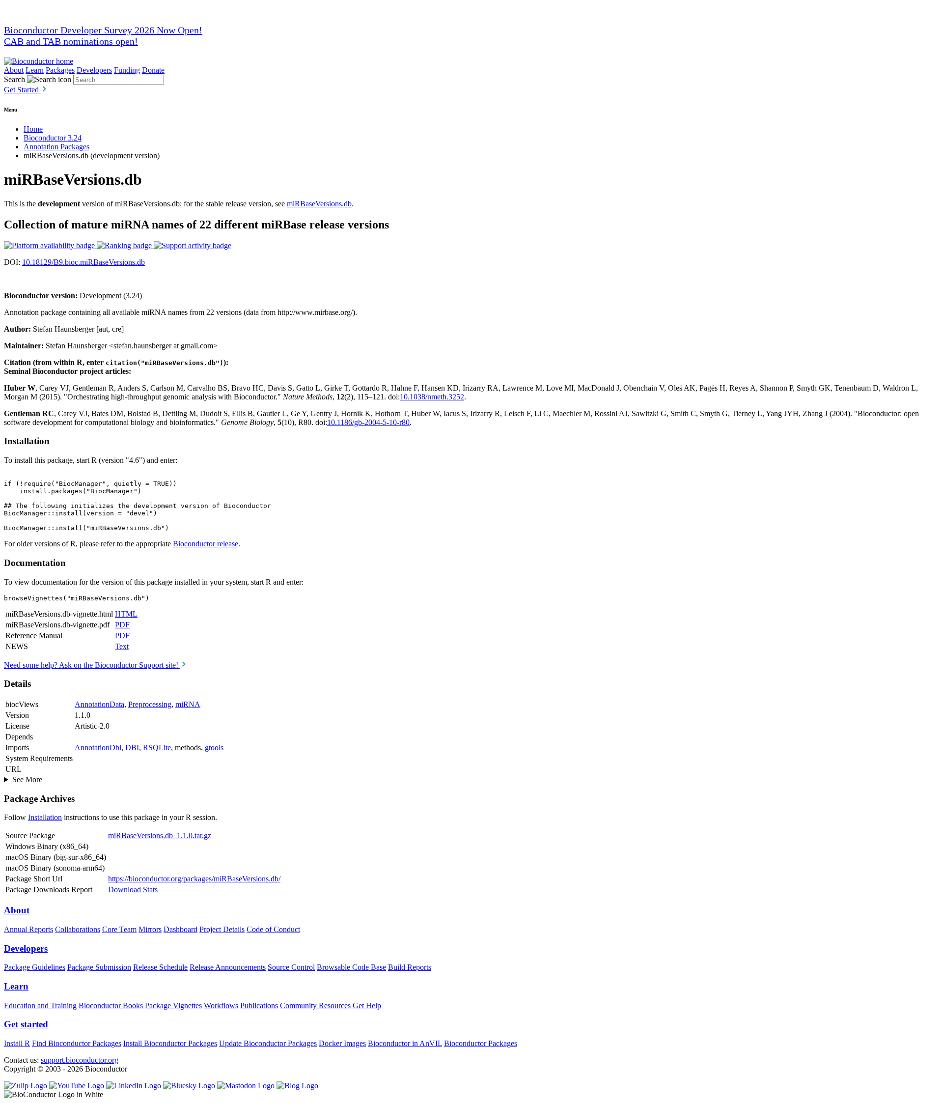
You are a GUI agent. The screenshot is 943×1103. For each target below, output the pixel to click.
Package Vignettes (173, 1005)
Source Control (291, 967)
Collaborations (77, 929)
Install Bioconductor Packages (170, 1043)
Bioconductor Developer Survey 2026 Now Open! (103, 30)
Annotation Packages (56, 146)
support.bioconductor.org (79, 1060)
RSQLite (157, 747)
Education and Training (40, 1005)
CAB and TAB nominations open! (71, 41)
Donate (153, 70)
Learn (35, 70)
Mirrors (150, 929)
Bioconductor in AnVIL (405, 1043)
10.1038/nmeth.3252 (432, 397)
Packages (60, 70)
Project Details (222, 929)
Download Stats (133, 889)
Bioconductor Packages (480, 1043)
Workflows (221, 1005)
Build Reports (409, 967)
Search (14, 79)
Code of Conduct (273, 929)
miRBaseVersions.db (319, 203)
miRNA (187, 704)
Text (122, 646)
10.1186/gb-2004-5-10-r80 (368, 422)
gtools (214, 747)
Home (33, 129)
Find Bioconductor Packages (76, 1043)
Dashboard (180, 929)
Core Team (119, 929)
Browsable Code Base (351, 967)
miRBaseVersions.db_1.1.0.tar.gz (159, 835)
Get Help (367, 1005)
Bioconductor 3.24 (53, 138)
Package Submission (99, 967)
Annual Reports (28, 929)
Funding (127, 70)
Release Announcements (228, 967)
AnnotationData (99, 704)
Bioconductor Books (111, 1005)
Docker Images (342, 1043)
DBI (132, 747)
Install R (17, 1043)
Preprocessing (149, 704)
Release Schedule (160, 967)
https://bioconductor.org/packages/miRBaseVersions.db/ (194, 879)
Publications (259, 1005)
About (14, 70)
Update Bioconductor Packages (268, 1043)
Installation (45, 817)
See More (27, 779)
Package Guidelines (34, 967)
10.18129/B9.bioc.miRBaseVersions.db (83, 262)
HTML (126, 614)
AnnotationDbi (98, 747)
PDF (122, 625)
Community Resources (315, 1005)
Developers (94, 70)
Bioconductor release (205, 543)
